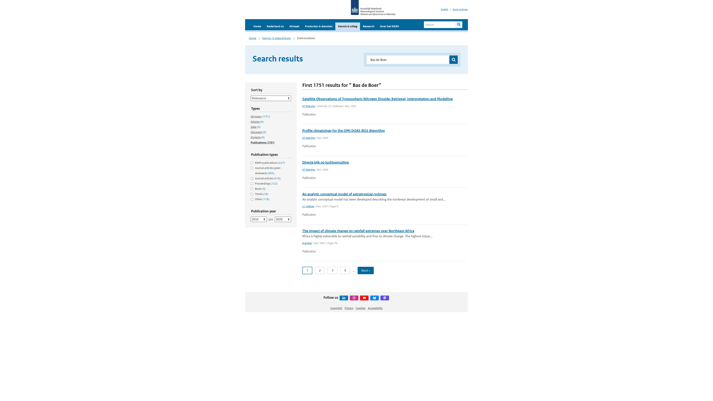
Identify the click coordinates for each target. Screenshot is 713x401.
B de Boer (307, 243)
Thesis (261, 194)
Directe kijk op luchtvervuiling (325, 162)
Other (262, 199)
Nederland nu (275, 26)
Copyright (336, 308)
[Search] (458, 24)
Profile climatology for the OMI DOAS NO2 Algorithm (343, 130)
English (444, 9)
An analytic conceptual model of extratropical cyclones (344, 194)
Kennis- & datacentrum (276, 38)
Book (260, 188)
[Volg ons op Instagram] (354, 298)
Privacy (349, 308)
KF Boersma (308, 106)
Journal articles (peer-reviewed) (268, 170)
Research (368, 26)
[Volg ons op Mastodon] (385, 298)
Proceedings (266, 183)
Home (257, 26)
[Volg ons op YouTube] (364, 298)
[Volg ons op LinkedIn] (344, 298)
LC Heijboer (308, 206)
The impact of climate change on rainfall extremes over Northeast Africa (358, 231)
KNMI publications (270, 162)
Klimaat (294, 26)
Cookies (360, 308)
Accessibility (375, 308)
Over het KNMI (389, 26)
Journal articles (268, 178)
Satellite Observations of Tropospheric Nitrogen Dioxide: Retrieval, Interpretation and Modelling (377, 99)
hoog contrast (460, 9)
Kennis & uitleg (347, 26)
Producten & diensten (319, 26)
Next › (365, 270)
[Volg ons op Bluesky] (374, 298)
